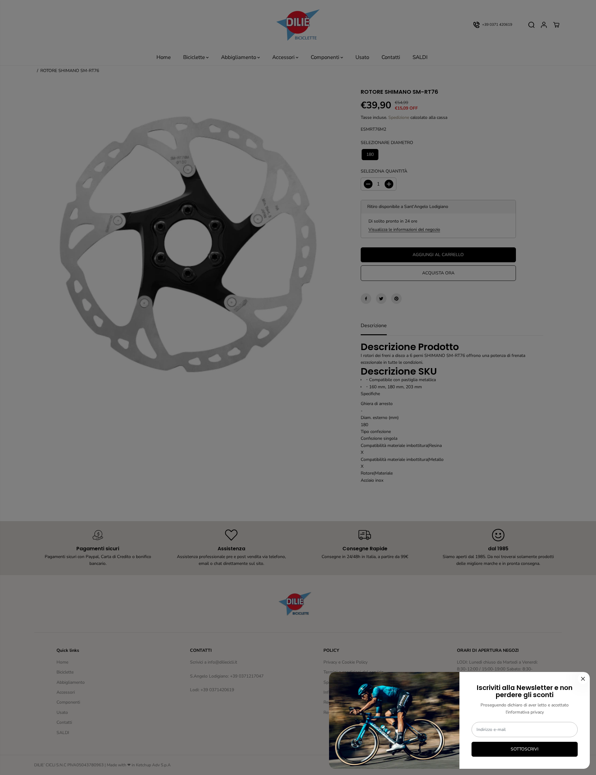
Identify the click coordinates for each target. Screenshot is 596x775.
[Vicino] (583, 679)
